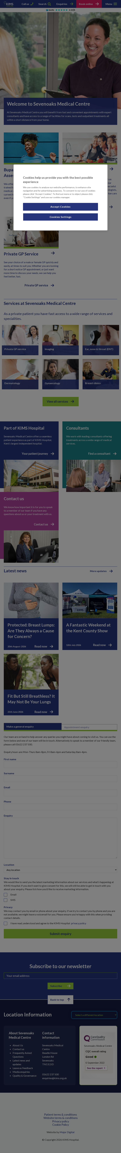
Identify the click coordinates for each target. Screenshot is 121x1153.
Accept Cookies (60, 206)
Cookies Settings (61, 216)
